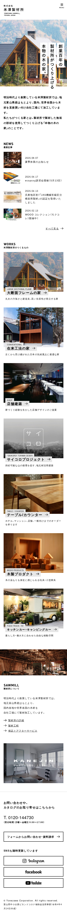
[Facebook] (33, 872)
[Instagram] (33, 860)
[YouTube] (33, 883)
